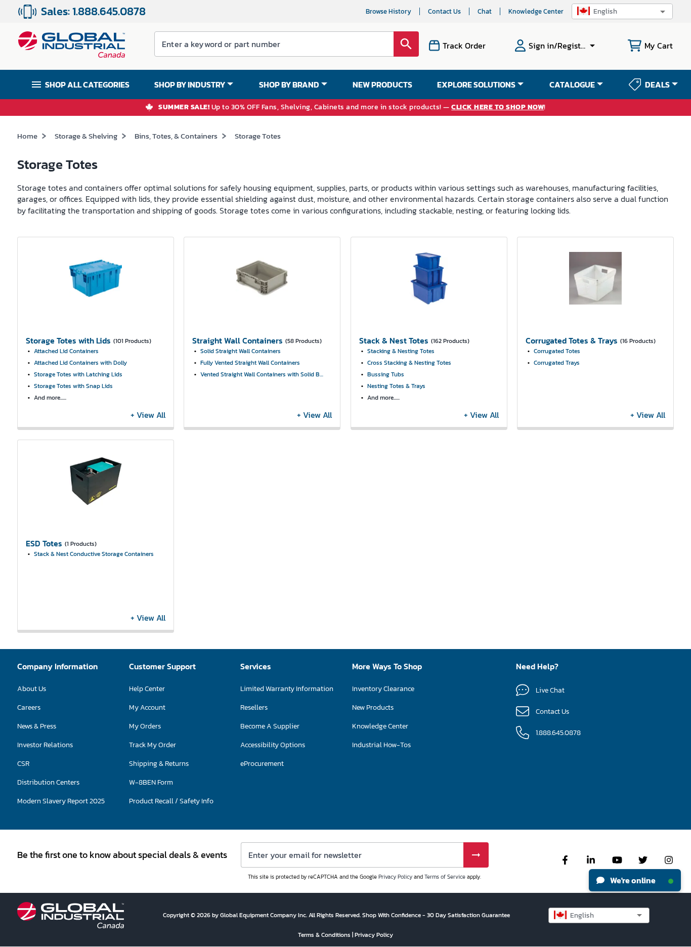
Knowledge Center (536, 11)
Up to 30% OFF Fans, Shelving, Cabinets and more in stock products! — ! (352, 107)
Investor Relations (45, 745)
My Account (147, 707)
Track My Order (152, 745)
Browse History (388, 11)
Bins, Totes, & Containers (176, 136)
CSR (23, 763)
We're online (632, 880)
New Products (373, 707)
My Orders (145, 726)
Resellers (254, 707)
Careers (28, 707)
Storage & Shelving (86, 136)
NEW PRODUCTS (382, 84)
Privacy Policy (395, 877)
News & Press (36, 726)
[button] (622, 11)
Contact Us (444, 11)
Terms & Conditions (325, 934)
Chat (485, 11)
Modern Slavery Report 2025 (61, 801)
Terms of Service (444, 877)
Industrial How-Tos (381, 745)
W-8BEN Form (151, 782)
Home (27, 136)
